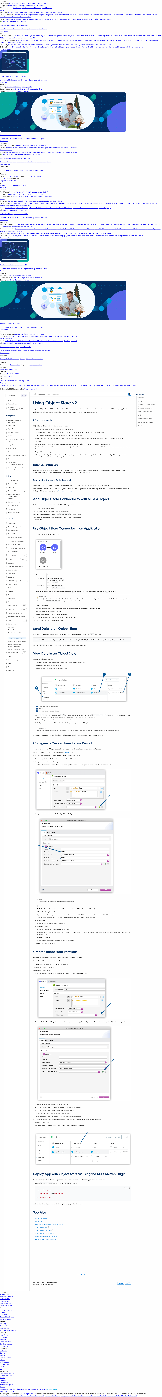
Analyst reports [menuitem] (28, 148)
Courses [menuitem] (9, 87)
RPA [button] (9, 656)
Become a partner (36, 176)
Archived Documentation (13, 408)
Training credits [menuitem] (27, 87)
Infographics (4, 1364)
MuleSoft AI (12, 425)
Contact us (4, 1346)
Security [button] (10, 663)
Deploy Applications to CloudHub (45, 1239)
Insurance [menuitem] (65, 45)
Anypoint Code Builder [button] (15, 537)
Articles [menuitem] (60, 148)
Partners (3, 1380)
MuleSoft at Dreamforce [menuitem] (28, 152)
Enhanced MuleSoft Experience (14, 421)
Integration (4, 1312)
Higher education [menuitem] (56, 45)
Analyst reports (5, 1358)
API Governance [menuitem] (28, 8)
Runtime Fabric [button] (13, 491)
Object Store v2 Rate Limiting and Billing (14, 645)
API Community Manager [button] (16, 541)
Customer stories (6, 1376)
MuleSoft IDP (4, 1301)
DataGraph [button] (11, 577)
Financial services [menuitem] (14, 45)
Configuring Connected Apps (17, 641)
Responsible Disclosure (39, 1389)
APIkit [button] (10, 559)
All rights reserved (30, 389)
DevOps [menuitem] (25, 47)
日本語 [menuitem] (14, 181)
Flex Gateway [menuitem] (17, 8)
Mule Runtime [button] (12, 605)
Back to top (81, 1274)
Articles (2, 1367)
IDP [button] (9, 595)
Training (22, 170)
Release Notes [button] (12, 404)
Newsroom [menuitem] (30, 145)
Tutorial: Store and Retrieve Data (16, 634)
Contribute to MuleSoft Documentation (15, 469)
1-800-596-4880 (13, 374)
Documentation (37, 170)
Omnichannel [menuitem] (109, 47)
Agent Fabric (12, 429)
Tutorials (29, 170)
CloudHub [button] (11, 487)
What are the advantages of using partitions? (49, 1224)
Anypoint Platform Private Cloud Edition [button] (14, 496)
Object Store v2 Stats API (43, 1230)
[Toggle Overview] (7, 627)
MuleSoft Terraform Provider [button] (17, 617)
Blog (1, 1369)
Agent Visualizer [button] (13, 530)
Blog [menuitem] (65, 148)
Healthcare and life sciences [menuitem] (40, 45)
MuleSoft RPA (5, 1299)
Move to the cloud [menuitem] (97, 47)
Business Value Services (8, 1330)
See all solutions (5, 1319)
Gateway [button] (11, 591)
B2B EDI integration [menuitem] (15, 47)
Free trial (3, 187)
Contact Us (4, 178)
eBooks (2, 1360)
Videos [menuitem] (20, 148)
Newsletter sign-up (6, 1385)
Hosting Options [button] (13, 480)
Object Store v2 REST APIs (16, 649)
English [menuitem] (6, 181)
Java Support (12, 448)
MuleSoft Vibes (13, 436)
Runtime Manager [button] (13, 660)
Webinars (3, 1351)
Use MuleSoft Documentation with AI (15, 463)
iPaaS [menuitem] (58, 47)
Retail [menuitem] (97, 45)
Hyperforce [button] (11, 509)
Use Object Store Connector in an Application (146, 405)
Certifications (16, 87)
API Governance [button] (13, 551)
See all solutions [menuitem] (5, 49)
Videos (2, 1355)
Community (15, 170)
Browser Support (13, 452)
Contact (28, 1389)
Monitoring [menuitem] (38, 8)
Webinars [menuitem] (9, 148)
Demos (2, 1353)
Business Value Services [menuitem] (34, 89)
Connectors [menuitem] (29, 6)
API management (6, 1310)
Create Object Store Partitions (145, 418)
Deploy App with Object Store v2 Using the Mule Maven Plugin (146, 421)
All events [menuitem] (74, 152)
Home (10, 400)
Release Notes (12, 630)
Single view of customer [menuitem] (134, 47)
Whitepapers (4, 1362)
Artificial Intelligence (7, 1317)
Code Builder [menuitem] (12, 6)
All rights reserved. (30, 1394)
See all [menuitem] (2, 10)
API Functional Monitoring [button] (16, 548)
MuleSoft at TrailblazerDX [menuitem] (46, 152)
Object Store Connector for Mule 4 (46, 1236)
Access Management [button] (14, 526)
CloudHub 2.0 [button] (12, 484)
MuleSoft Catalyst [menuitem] (19, 89)
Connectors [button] (11, 573)
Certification (4, 1326)
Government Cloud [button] (14, 502)
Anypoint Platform (6, 1294)
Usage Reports (12, 445)
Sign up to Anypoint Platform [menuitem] (18, 12)
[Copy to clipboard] (129, 1188)
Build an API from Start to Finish (16, 440)
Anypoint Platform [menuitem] (6, 185)
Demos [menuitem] (15, 148)
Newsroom (4, 1382)
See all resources (6, 150)
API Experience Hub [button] (14, 544)
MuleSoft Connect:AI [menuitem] (12, 152)
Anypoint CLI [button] (12, 534)
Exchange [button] (11, 588)
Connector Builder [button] (14, 570)
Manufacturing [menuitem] (75, 45)
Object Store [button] (12, 624)
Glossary (10, 459)
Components (141, 397)
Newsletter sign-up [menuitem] (40, 145)
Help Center (4, 1335)
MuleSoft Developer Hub (16, 455)
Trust (23, 1389)
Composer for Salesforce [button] (15, 566)
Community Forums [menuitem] (22, 91)
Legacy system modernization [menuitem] (70, 47)
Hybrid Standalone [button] (14, 512)
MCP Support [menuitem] (38, 6)
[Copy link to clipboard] (32, 419)
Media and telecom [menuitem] (87, 45)
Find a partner (15, 176)
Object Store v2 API (41, 1227)
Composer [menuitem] (17, 185)
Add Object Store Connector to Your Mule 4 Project (147, 401)
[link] (19, 409)
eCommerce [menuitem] (33, 47)
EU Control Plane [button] (13, 505)
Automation (4, 1315)
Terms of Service (9, 1389)
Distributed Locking (65, 491)
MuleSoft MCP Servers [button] (15, 613)
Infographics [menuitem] (53, 148)
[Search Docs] (129, 394)
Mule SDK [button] (11, 609)
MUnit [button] (10, 620)
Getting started (5, 170)
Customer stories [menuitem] (20, 145)
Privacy (18, 1389)
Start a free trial (5, 1303)
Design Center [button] (12, 584)
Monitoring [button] (11, 598)
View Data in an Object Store (145, 411)
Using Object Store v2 (15, 638)
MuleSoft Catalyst (6, 1328)
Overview (11, 627)
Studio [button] (10, 667)
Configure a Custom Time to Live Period (146, 415)
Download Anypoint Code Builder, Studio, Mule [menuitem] (45, 12)
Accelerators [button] (12, 523)
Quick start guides (6, 1344)
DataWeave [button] (11, 580)
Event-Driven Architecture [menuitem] (47, 47)
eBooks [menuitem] (36, 148)
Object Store (42, 394)
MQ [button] (9, 602)
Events (2, 1378)
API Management (13, 432)
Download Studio (6, 1306)
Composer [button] (11, 563)
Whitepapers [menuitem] (43, 148)
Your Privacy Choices (7, 1391)
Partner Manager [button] (13, 652)
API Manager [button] (12, 555)
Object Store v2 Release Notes (44, 1233)
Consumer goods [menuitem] (105, 45)
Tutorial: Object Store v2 (42, 1218)
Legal (2, 1389)
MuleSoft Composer (7, 1297)
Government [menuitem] (25, 45)
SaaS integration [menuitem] (120, 47)
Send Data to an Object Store (145, 409)
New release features (7, 1373)
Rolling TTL (68, 752)
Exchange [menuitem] (21, 6)
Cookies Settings (52, 1389)
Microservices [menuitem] (86, 47)
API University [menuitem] (72, 148)
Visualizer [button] (11, 670)
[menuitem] (81, 16)
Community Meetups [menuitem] (62, 152)
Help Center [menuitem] (10, 91)
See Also (140, 425)
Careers (2, 1387)
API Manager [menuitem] (47, 8)
